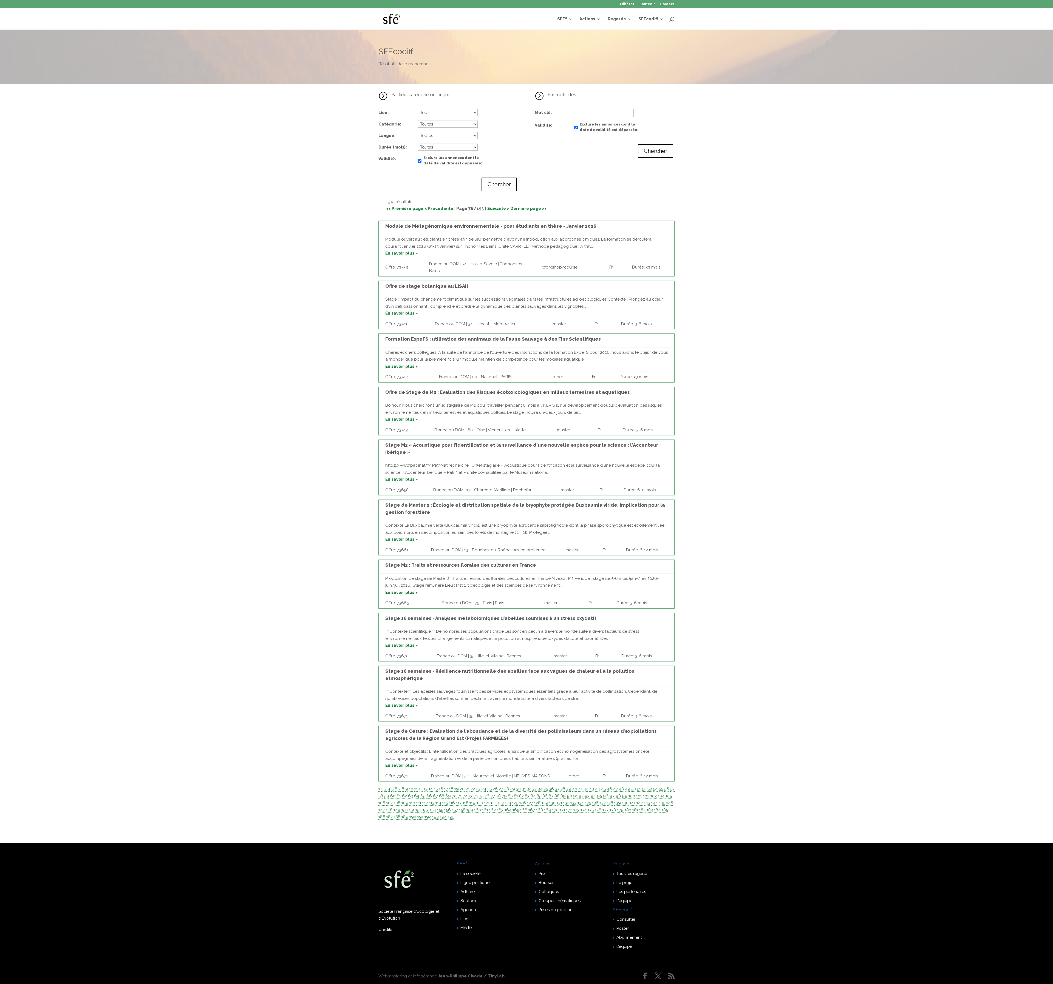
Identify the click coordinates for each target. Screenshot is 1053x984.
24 (484, 788)
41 (580, 788)
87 (551, 796)
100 (632, 796)
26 (495, 788)
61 (399, 796)
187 (389, 816)
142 (639, 802)
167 (531, 810)
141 (632, 802)
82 (521, 796)
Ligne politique (474, 882)
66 (429, 796)
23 (478, 788)
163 (500, 810)
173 (576, 810)
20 (462, 788)
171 (562, 810)
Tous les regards (632, 873)
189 (404, 816)
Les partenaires (631, 891)
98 (618, 796)
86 (545, 796)
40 (574, 788)
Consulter (625, 919)
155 (440, 810)
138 (610, 802)
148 (389, 810)
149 (397, 810)
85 (539, 796)
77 (493, 796)
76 (487, 796)
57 (672, 788)
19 (456, 788)
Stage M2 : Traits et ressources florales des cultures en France (460, 565)
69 (448, 796)
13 (426, 788)
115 (445, 802)
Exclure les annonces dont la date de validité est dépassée (452, 160)
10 (411, 788)
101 (639, 796)
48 (621, 788)
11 (416, 788)
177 (605, 810)
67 (435, 796)
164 (508, 810)
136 (595, 802)
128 (537, 802)
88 (556, 796)
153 (426, 810)
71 (460, 796)
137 (603, 802)
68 (441, 796)
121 (486, 802)
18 (451, 788)
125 (515, 802)
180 (628, 810)
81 (516, 796)
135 (588, 802)
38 (563, 788)
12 (421, 788)
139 (617, 802)
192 (427, 816)
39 (568, 788)
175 (591, 810)
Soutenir (647, 4)
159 (469, 810)
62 (404, 796)
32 (529, 788)
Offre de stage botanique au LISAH (426, 286)
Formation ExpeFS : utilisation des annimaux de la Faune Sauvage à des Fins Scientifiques (493, 339)
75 (481, 796)
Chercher (499, 184)
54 (655, 788)
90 (569, 796)
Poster (622, 928)
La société (470, 873)
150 (404, 810)
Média (466, 927)
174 (584, 810)
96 (605, 796)
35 (546, 788)
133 (573, 802)
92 (581, 796)
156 (447, 810)
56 (666, 788)
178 (613, 810)
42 (586, 788)
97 (612, 796)
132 (566, 802)
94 (593, 796)
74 (476, 796)
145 (662, 802)
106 (381, 802)
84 (533, 796)
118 (465, 802)
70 (454, 796)
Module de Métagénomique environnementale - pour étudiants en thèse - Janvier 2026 (490, 226)
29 (512, 788)
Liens (465, 918)
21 (467, 788)
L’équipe (624, 900)
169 (547, 810)
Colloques (549, 891)
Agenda (468, 909)
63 (410, 796)
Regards (617, 19)
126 (522, 802)
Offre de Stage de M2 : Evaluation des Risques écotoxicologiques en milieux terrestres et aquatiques (507, 392)
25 (489, 788)
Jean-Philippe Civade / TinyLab (471, 976)
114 (438, 802)
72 (465, 796)
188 (397, 816)
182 (642, 810)
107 (389, 802)
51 (639, 788)
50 (633, 788)
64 (416, 796)
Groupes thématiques (560, 900)
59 (386, 796)
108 (397, 802)
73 (470, 796)
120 (480, 802)
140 (625, 802)
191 (420, 816)
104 (661, 796)
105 (669, 796)
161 (485, 810)
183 (650, 810)
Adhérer (627, 4)
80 (510, 796)
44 (597, 788)
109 (404, 802)
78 (498, 796)
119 (472, 802)
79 (504, 796)
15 (436, 788)
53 (649, 788)
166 (523, 810)
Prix (542, 873)
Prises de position (556, 909)
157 (455, 810)
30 (518, 788)
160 (477, 810)
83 (527, 796)
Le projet (625, 882)
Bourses (546, 882)
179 (620, 810)
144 (654, 802)
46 (609, 788)
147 (381, 810)
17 (446, 788)
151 (411, 810)
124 (508, 802)
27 (501, 788)
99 (624, 796)
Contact (667, 4)
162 (492, 810)
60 (392, 796)
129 (545, 802)
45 (603, 788)
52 (644, 788)
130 (552, 802)
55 (661, 788)
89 (563, 796)
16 (441, 788)
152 (418, 810)
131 (559, 802)
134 (581, 802)
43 (591, 788)
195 (451, 816)
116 (452, 802)
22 (473, 788)
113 (431, 802)
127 (530, 802)
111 (418, 802)
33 (534, 788)
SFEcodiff (648, 19)
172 (569, 810)
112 (425, 802)
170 (555, 810)
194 (443, 816)
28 (506, 788)
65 (422, 796)
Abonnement (629, 937)
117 (459, 802)
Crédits (385, 929)
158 (462, 810)
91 (575, 796)
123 (501, 802)
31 (524, 788)
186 (381, 816)
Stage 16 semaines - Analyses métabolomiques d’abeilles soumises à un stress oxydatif (490, 618)
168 (539, 810)
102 (646, 796)
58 (380, 796)
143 (647, 802)
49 (627, 788)
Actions (587, 19)
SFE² (562, 19)
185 (665, 810)
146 (669, 802)
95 (599, 796)
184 (657, 810)
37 (557, 788)
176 (598, 810)
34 (540, 788)
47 (615, 788)
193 (435, 816)
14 (431, 788)
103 (653, 796)
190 (412, 816)
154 (433, 810)
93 (587, 796)
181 (635, 810)
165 (516, 810)
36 (551, 788)
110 (412, 802)
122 (494, 802)
